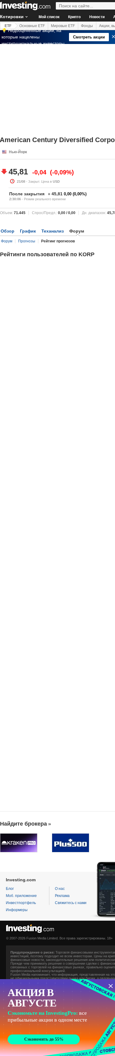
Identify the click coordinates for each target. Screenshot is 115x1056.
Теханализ (52, 231)
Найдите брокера (23, 824)
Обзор (7, 231)
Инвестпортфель (21, 903)
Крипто (74, 17)
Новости (97, 17)
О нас (60, 889)
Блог (10, 889)
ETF (8, 26)
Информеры (17, 910)
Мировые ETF (63, 26)
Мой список (49, 17)
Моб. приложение (21, 896)
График (28, 231)
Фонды (87, 26)
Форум (6, 241)
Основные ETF (32, 26)
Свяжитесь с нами (70, 903)
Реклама (62, 896)
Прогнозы (26, 241)
